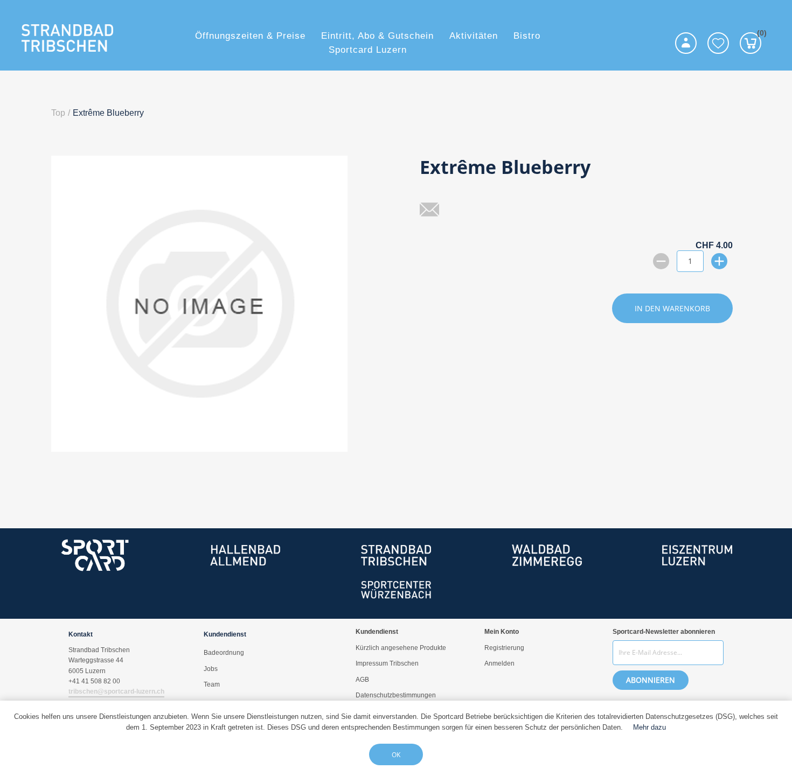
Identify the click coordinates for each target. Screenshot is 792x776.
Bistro (526, 36)
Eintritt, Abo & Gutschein (377, 36)
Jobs (211, 669)
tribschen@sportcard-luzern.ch (116, 691)
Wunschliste (718, 43)
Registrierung (504, 648)
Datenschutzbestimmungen (396, 695)
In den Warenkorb (672, 308)
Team (212, 684)
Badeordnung (224, 652)
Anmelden (499, 663)
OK (396, 754)
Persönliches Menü (686, 43)
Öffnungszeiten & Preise (250, 36)
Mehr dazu (649, 727)
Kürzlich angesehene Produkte (401, 648)
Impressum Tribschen (387, 663)
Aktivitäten (473, 36)
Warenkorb (759, 34)
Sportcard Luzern (368, 50)
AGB (362, 679)
